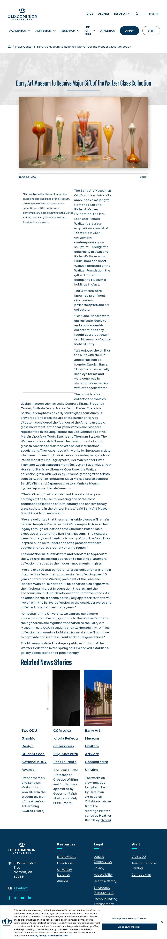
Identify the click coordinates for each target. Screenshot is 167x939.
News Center (23, 46)
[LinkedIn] (29, 898)
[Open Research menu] (78, 30)
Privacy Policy (38, 935)
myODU (154, 14)
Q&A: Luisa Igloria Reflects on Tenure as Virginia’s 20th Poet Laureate (66, 746)
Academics (17, 30)
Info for (120, 13)
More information (58, 935)
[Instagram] (15, 898)
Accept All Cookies (129, 926)
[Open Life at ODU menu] (93, 30)
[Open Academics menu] (29, 30)
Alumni (103, 13)
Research (68, 30)
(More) (39, 811)
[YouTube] (22, 898)
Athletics (107, 30)
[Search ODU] (137, 14)
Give (89, 13)
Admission (43, 30)
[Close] (161, 921)
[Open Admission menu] (54, 30)
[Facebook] (9, 898)
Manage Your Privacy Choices (129, 918)
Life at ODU (88, 31)
